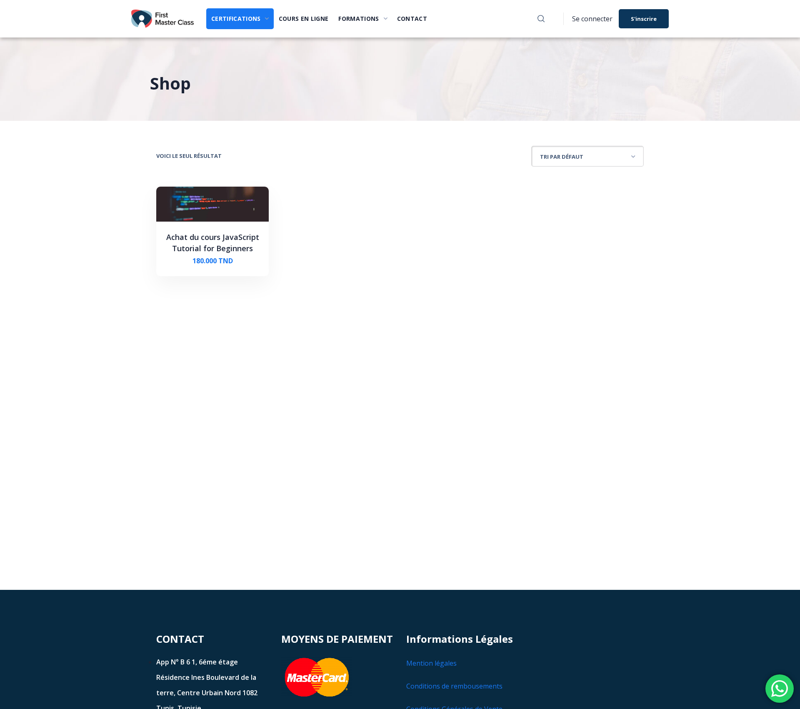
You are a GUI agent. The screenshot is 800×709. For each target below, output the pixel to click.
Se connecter (592, 18)
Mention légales (431, 663)
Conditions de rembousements (454, 686)
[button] (541, 18)
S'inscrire (644, 18)
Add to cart (216, 261)
